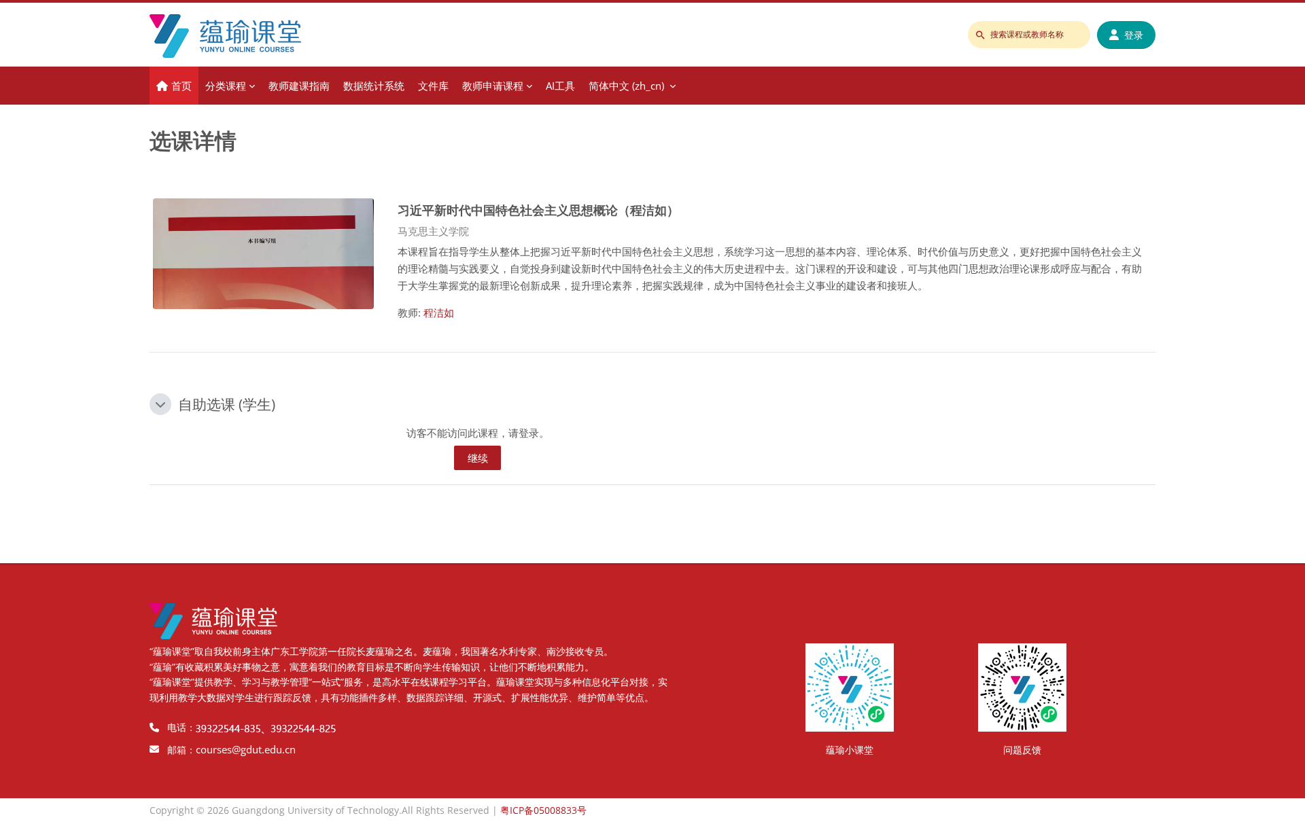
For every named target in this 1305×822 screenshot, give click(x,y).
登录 (1133, 35)
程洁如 (438, 312)
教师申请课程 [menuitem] (492, 85)
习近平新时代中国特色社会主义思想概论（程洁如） (538, 209)
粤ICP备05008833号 (543, 810)
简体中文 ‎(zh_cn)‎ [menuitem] (626, 85)
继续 (478, 458)
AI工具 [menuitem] (560, 85)
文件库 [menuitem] (433, 85)
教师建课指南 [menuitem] (299, 85)
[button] (160, 404)
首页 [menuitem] (181, 85)
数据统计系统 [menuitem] (373, 85)
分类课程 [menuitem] (225, 85)
